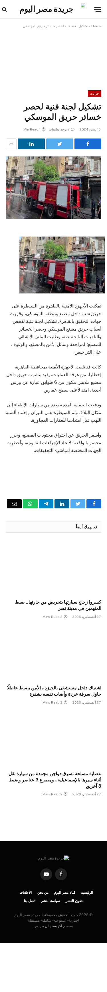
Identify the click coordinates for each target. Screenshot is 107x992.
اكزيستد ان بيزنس (48, 926)
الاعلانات (26, 893)
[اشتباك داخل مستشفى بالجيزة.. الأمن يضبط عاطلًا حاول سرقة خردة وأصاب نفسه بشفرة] (53, 653)
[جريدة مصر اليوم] (48, 9)
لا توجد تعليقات (59, 129)
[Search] (5, 9)
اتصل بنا (29, 901)
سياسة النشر (50, 901)
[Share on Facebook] (87, 143)
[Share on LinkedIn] (31, 143)
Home (96, 26)
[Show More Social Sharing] (11, 143)
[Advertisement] (53, 55)
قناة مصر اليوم (65, 893)
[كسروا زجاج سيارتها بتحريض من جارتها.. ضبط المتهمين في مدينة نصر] (53, 567)
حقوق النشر (74, 901)
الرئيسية (87, 893)
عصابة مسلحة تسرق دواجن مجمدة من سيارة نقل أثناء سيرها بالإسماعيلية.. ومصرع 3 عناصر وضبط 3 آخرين (55, 780)
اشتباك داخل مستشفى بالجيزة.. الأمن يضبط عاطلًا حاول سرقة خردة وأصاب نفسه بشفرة (54, 691)
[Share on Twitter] (59, 143)
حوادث (94, 93)
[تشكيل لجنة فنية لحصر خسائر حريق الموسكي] (53, 187)
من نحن (43, 893)
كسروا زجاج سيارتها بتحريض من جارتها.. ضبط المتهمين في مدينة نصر (58, 605)
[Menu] (97, 9)
